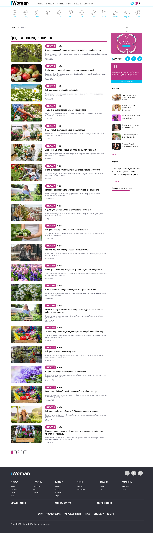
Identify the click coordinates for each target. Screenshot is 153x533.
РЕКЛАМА (87, 514)
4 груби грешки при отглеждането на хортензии (65, 371)
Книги (124, 490)
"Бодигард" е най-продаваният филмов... (130, 145)
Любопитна (88, 4)
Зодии (57, 496)
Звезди (102, 486)
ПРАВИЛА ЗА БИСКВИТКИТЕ (72, 514)
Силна (57, 490)
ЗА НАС (40, 514)
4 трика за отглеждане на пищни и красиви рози (65, 110)
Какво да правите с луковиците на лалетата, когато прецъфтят (72, 170)
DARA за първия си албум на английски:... (131, 117)
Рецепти (36, 493)
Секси (69, 4)
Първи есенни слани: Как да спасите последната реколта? (69, 70)
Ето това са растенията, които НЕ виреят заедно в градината (72, 190)
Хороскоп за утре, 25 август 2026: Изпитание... (129, 107)
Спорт (13, 493)
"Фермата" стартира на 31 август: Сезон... (131, 135)
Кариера (57, 486)
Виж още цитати (126, 82)
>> (25, 452)
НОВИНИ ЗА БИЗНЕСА (62, 503)
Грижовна (50, 4)
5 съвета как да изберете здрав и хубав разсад (65, 130)
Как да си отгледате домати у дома (60, 351)
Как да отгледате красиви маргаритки (61, 90)
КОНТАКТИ (110, 514)
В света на (59, 493)
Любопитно (125, 486)
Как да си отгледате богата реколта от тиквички (66, 229)
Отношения (81, 490)
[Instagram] (140, 59)
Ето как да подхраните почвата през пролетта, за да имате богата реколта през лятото (74, 311)
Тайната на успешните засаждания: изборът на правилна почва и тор (74, 331)
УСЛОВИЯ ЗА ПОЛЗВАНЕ (53, 514)
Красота (14, 490)
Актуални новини (18, 503)
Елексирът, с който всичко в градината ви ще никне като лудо (71, 391)
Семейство (36, 486)
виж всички (115, 154)
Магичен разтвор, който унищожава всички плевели (66, 249)
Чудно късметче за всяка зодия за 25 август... (129, 97)
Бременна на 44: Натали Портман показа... (130, 126)
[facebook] (127, 59)
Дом (34, 490)
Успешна (60, 4)
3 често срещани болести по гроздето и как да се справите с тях (73, 50)
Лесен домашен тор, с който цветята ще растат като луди (70, 150)
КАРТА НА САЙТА (99, 514)
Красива (40, 4)
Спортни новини (104, 503)
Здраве (13, 486)
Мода (12, 496)
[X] (133, 59)
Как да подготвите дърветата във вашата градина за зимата (71, 411)
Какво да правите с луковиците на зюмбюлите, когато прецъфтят (73, 269)
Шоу (101, 490)
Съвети (79, 486)
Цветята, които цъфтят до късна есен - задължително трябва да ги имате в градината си (74, 432)
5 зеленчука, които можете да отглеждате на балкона (68, 209)
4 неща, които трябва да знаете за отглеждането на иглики (70, 289)
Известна (77, 4)
